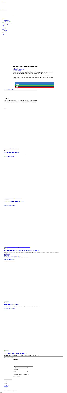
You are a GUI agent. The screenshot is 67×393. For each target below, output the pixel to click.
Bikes (2, 26)
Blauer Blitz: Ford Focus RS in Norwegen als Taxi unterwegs (15, 353)
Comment (14, 366)
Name (14, 367)
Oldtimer (5, 31)
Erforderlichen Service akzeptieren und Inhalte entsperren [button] (12, 256)
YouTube (3, 32)
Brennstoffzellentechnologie (8, 23)
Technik (5, 28)
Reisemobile (3, 25)
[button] (17, 84)
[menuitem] (34, 1)
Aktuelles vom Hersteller (7, 21)
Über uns (3, 1)
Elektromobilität (6, 24)
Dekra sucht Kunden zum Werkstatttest (11, 152)
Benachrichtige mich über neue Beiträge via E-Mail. (21, 374)
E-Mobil (3, 22)
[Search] (8, 379)
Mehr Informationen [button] (7, 254)
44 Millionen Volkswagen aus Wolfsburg (11, 304)
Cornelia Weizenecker (17, 70)
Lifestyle (3, 29)
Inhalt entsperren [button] (6, 255)
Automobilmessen (6, 20)
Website (14, 371)
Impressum (5, 389)
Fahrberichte (3, 18)
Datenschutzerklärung (11, 389)
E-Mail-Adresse (15, 369)
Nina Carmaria (6, 387)
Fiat (21, 69)
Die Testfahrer (6, 386)
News (3, 19)
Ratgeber (5, 108)
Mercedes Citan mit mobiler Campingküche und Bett (14, 201)
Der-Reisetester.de (6, 385)
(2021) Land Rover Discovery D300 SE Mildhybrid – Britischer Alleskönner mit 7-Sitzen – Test (21, 250)
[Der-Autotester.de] (33, 11)
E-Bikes (5, 27)
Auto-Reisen (5, 30)
